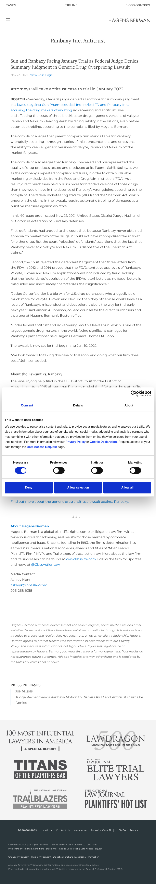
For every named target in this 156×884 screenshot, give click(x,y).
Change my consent (18, 857)
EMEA (122, 830)
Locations (46, 830)
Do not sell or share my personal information (76, 857)
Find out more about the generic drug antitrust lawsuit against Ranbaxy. (70, 502)
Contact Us (63, 830)
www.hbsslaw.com (81, 559)
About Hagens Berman (30, 526)
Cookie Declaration (69, 848)
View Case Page (41, 75)
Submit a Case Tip (101, 830)
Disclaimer (51, 848)
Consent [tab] (27, 405)
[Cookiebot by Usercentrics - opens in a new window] (133, 393)
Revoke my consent (41, 857)
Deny (28, 487)
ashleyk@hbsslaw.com (29, 585)
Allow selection (78, 487)
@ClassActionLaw (45, 565)
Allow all (127, 487)
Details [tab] (78, 405)
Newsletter (80, 830)
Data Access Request (91, 848)
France (134, 830)
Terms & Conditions (34, 848)
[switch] (59, 470)
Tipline (71, 5)
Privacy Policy (15, 848)
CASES (11, 5)
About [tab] (129, 405)
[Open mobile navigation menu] (8, 20)
